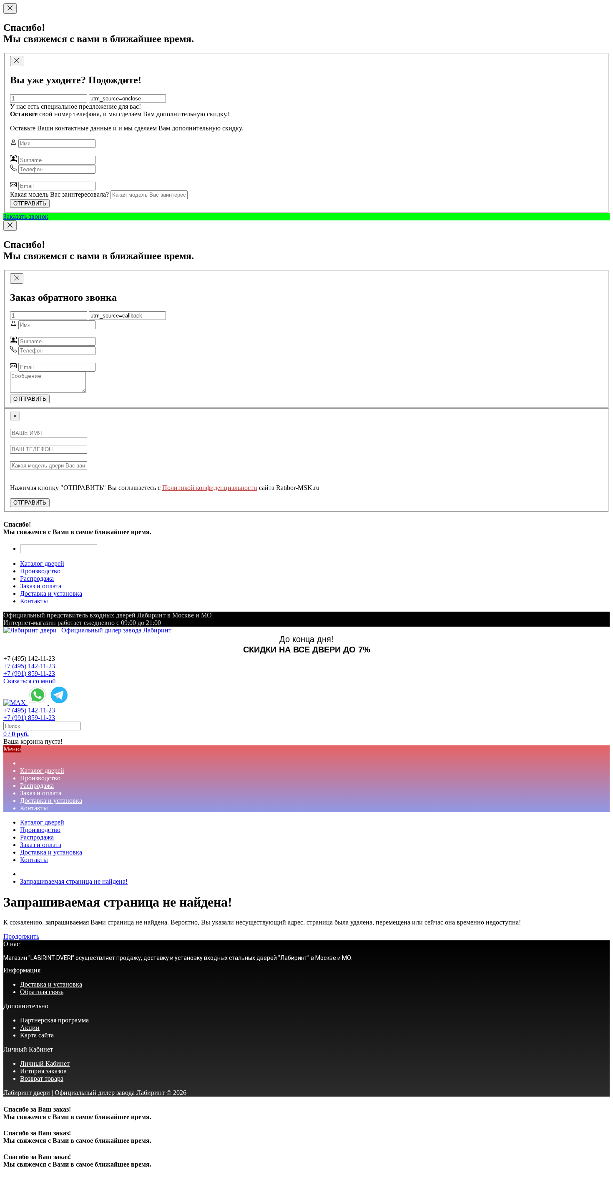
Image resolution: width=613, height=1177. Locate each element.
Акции (30, 1027)
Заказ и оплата (40, 844)
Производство (40, 829)
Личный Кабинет (45, 1063)
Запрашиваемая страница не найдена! (74, 881)
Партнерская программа (54, 1020)
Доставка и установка (51, 852)
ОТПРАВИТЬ (29, 203)
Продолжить (21, 936)
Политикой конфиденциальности (209, 487)
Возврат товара (41, 1078)
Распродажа (37, 837)
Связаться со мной (29, 681)
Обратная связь (41, 991)
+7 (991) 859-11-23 (29, 673)
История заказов (43, 1071)
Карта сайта (37, 1035)
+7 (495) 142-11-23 (29, 666)
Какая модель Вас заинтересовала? (59, 194)
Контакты (34, 859)
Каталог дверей (42, 822)
